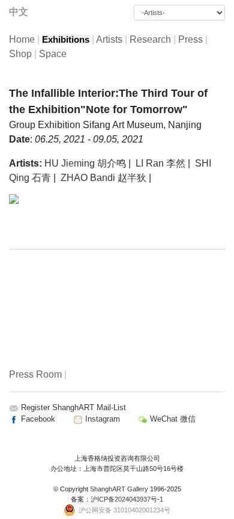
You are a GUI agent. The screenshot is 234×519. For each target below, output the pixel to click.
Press (190, 39)
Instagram (101, 418)
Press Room (35, 374)
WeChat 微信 (172, 418)
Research (150, 39)
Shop (20, 54)
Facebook (37, 418)
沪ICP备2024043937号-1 (127, 499)
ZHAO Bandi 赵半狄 (103, 178)
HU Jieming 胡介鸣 (85, 163)
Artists (109, 39)
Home (22, 39)
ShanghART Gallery (119, 489)
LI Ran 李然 (160, 163)
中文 (18, 12)
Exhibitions (65, 40)
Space (53, 54)
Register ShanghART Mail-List (73, 407)
